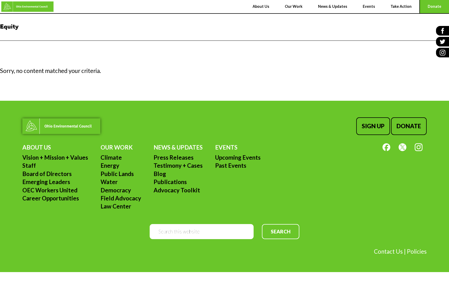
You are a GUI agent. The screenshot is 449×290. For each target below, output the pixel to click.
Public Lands (117, 173)
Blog (160, 173)
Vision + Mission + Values (55, 157)
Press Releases (174, 157)
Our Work (117, 147)
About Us (36, 147)
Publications (170, 181)
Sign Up (373, 126)
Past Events (230, 165)
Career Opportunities (50, 198)
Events (226, 147)
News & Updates (178, 147)
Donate (409, 126)
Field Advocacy (121, 198)
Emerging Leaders (46, 181)
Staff (29, 165)
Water (109, 181)
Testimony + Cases (178, 165)
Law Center (116, 206)
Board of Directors (47, 173)
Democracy (116, 190)
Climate (111, 157)
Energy (110, 165)
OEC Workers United (49, 190)
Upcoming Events (238, 157)
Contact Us (388, 251)
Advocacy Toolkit (177, 190)
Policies (417, 251)
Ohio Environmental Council (27, 6)
